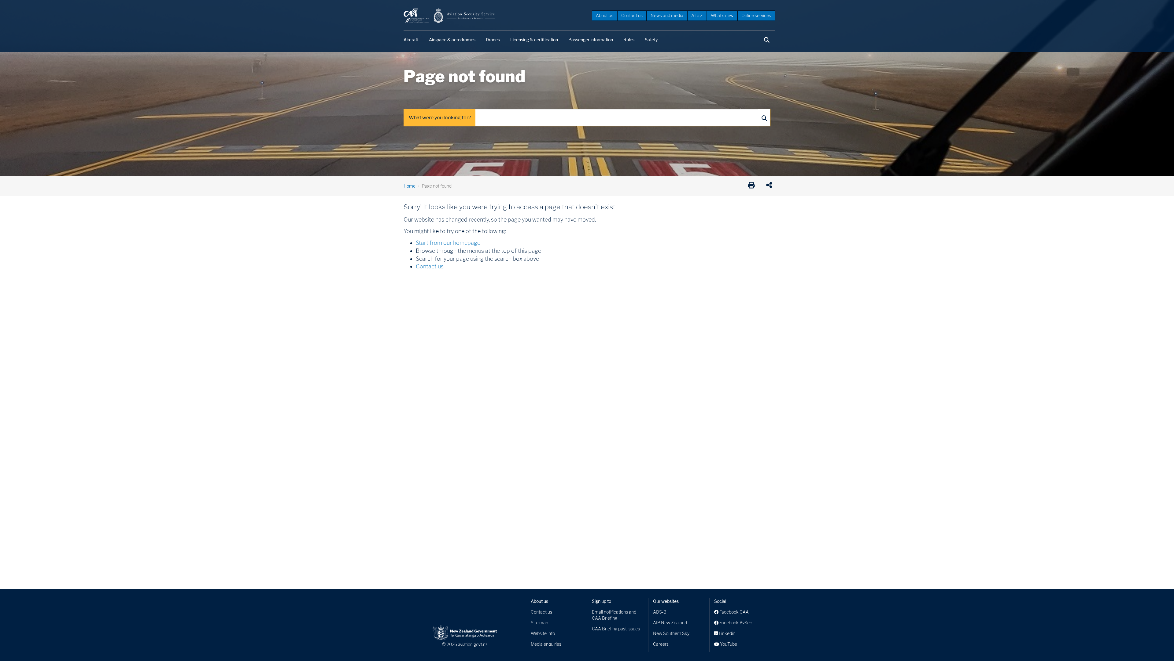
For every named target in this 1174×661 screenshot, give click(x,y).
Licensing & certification (534, 39)
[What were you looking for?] (764, 118)
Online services (756, 15)
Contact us (632, 15)
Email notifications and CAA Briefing (614, 615)
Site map (539, 622)
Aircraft (411, 39)
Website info (543, 633)
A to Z (697, 15)
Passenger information (590, 39)
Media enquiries (546, 644)
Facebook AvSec (735, 622)
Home (409, 186)
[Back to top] (1157, 644)
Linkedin (726, 633)
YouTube (728, 644)
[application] (770, 186)
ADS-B (659, 611)
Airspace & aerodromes (452, 39)
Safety (651, 39)
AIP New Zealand (670, 622)
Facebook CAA (733, 611)
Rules (628, 39)
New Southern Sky (671, 633)
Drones (493, 39)
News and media (667, 15)
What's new (722, 15)
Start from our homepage (448, 243)
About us (604, 15)
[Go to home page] (449, 15)
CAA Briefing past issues (616, 628)
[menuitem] (604, 15)
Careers (661, 644)
